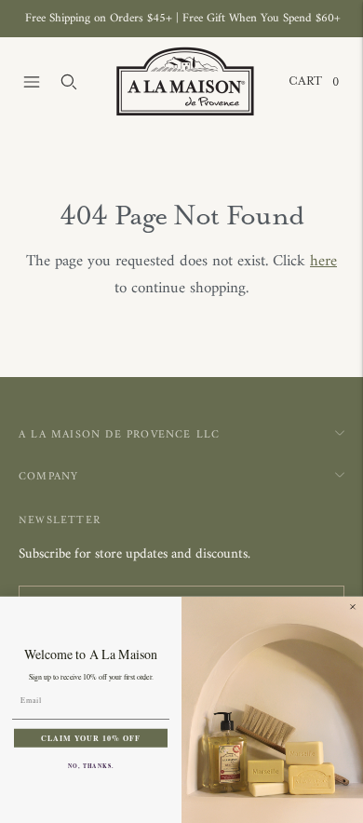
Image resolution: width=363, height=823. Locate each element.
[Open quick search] (69, 81)
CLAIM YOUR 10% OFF (91, 737)
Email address (70, 587)
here (323, 262)
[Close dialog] (352, 606)
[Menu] (32, 81)
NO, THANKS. (91, 766)
